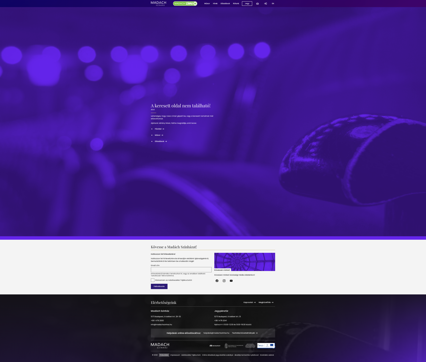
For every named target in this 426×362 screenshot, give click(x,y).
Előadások (225, 3)
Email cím (155, 265)
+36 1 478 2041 (220, 320)
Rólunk (236, 3)
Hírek (215, 3)
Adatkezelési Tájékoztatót (180, 280)
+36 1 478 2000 (157, 320)
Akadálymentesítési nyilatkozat (247, 355)
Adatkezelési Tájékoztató (191, 355)
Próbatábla (164, 355)
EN (273, 3)
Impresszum (175, 355)
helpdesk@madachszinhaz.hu (216, 333)
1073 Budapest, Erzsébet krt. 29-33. (166, 316)
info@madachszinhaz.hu (161, 324)
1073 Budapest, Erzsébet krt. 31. (227, 316)
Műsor (207, 3)
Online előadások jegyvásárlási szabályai (217, 355)
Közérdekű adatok (267, 355)
